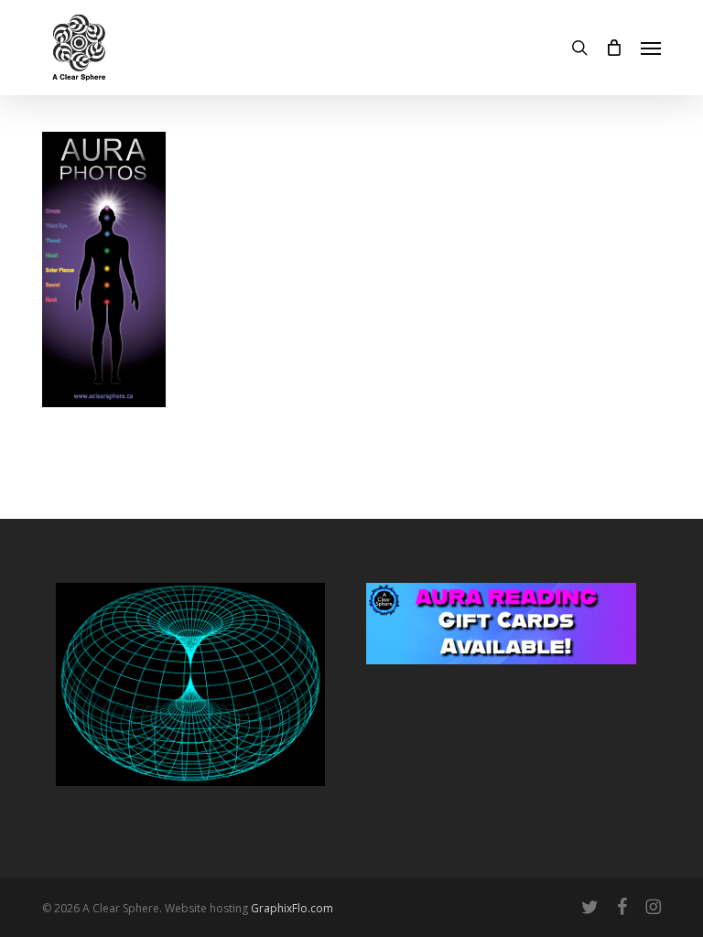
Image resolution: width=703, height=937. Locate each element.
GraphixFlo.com (292, 908)
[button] (651, 47)
